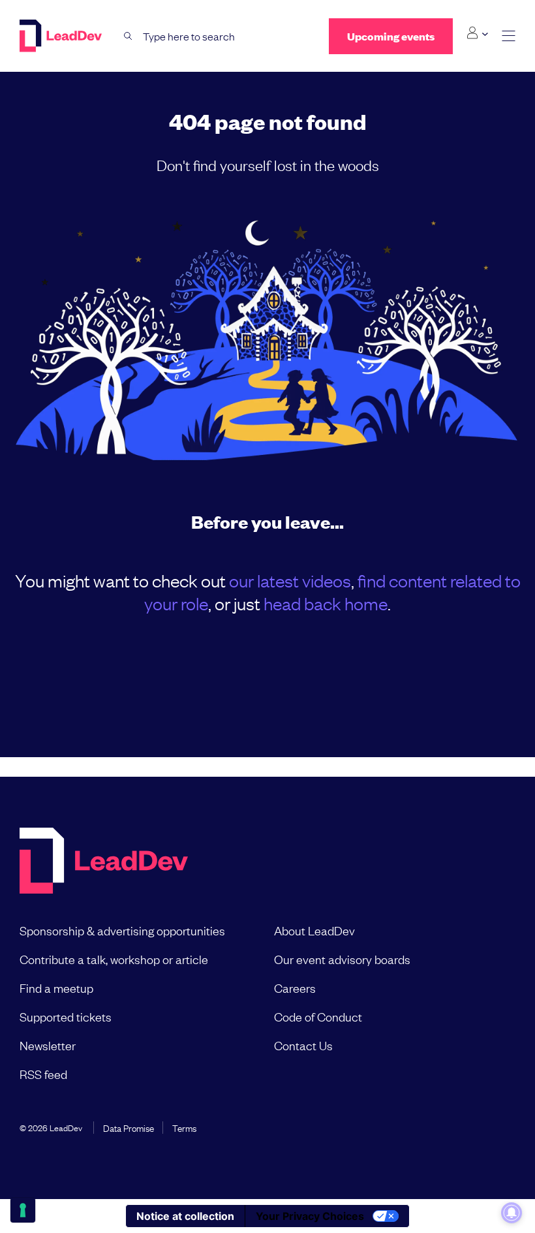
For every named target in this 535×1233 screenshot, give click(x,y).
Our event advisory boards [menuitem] (342, 959)
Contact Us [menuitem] (303, 1045)
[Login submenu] (477, 33)
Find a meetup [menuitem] (56, 987)
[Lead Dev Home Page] (104, 862)
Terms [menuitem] (184, 1127)
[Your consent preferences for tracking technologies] (22, 1210)
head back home (326, 602)
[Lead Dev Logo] (62, 36)
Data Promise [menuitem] (128, 1127)
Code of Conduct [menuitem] (318, 1016)
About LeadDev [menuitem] (314, 930)
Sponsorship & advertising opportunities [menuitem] (122, 930)
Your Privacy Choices (310, 1216)
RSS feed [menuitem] (43, 1074)
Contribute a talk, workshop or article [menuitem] (114, 959)
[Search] (128, 36)
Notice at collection (185, 1216)
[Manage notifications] (511, 1212)
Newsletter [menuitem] (48, 1045)
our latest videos (290, 580)
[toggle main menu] (508, 36)
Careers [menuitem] (295, 987)
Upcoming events (391, 36)
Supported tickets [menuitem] (66, 1016)
